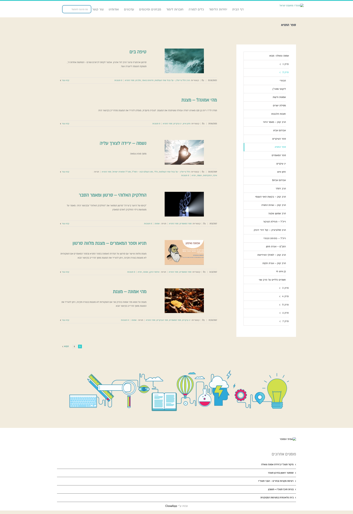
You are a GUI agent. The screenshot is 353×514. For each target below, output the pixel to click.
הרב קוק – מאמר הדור (274, 122)
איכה (215, 175)
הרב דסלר (281, 188)
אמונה (157, 223)
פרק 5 (285, 304)
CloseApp (171, 506)
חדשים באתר (147, 80)
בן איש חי (281, 271)
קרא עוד (65, 80)
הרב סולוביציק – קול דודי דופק (270, 230)
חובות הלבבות (278, 113)
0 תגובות (118, 80)
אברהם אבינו (279, 130)
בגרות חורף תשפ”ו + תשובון (281, 489)
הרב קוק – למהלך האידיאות (271, 254)
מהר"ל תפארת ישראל (121, 171)
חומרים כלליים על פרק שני (272, 279)
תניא (194, 175)
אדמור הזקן (154, 272)
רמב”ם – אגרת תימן (276, 246)
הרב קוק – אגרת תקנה (274, 263)
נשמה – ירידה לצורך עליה (123, 143)
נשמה (199, 175)
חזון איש (186, 123)
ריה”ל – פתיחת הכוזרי (274, 238)
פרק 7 (286, 321)
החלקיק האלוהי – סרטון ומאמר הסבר (112, 195)
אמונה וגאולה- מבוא (279, 55)
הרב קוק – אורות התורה (273, 205)
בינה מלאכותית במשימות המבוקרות (277, 497)
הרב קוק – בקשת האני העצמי (270, 196)
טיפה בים (138, 51)
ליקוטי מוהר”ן (279, 89)
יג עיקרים (177, 123)
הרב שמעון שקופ (277, 213)
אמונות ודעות (279, 97)
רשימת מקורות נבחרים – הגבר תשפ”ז (276, 481)
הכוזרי (283, 80)
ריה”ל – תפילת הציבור (274, 221)
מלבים (138, 80)
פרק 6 (286, 312)
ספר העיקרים (162, 320)
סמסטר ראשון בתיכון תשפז (281, 473)
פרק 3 (285, 288)
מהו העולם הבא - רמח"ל (142, 171)
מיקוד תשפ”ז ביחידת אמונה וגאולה (277, 464)
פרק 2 (286, 72)
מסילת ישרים (279, 105)
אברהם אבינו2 (279, 180)
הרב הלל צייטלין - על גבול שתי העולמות (172, 80)
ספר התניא (129, 80)
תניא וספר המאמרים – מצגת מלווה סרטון (109, 243)
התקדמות (207, 175)
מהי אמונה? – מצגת (199, 100)
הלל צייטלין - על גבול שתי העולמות (174, 171)
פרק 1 (286, 64)
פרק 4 (285, 296)
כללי (156, 171)
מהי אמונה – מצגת (129, 291)
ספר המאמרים (185, 223)
